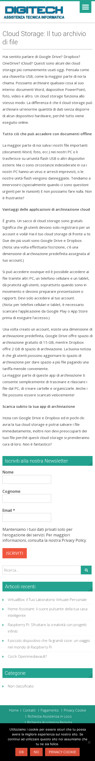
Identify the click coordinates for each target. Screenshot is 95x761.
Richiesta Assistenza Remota (49, 722)
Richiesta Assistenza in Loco (50, 716)
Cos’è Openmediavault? (27, 656)
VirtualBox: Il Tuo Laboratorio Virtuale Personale (47, 599)
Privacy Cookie (75, 710)
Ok (21, 752)
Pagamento (50, 710)
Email (8, 510)
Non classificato (21, 686)
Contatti (29, 710)
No (36, 752)
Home (14, 710)
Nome (8, 472)
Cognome (11, 491)
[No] (88, 742)
